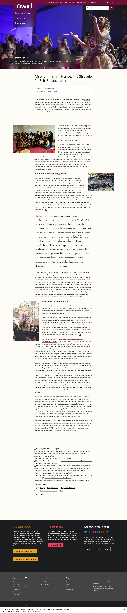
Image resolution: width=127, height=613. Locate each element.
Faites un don (54, 545)
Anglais (44, 91)
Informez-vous (20, 18)
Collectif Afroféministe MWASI (54, 107)
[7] (80, 334)
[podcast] (107, 532)
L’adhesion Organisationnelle (24, 559)
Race (61, 491)
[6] (46, 209)
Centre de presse (44, 586)
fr (110, 2)
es (113, 2)
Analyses (44, 484)
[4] (60, 164)
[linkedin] (98, 532)
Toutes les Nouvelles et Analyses (48, 581)
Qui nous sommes (18, 581)
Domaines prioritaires (22, 13)
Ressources (72, 2)
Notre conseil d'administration (21, 586)
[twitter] (85, 532)
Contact (100, 2)
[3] (78, 133)
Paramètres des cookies (97, 609)
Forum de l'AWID (81, 2)
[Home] (24, 6)
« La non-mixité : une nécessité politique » (58, 478)
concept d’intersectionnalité (45, 292)
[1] (86, 125)
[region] (63, 610)
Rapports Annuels (17, 589)
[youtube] (102, 532)
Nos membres (92, 2)
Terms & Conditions (38, 605)
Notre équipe (16, 584)
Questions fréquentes (18, 592)
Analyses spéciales (44, 584)
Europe (42, 488)
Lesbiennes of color (83, 480)
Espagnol (54, 91)
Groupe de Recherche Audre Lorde (77, 102)
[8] (52, 387)
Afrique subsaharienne (68, 488)
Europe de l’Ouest (52, 488)
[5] (35, 466)
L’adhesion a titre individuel (24, 551)
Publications (63, 2)
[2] (84, 128)
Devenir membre (70, 581)
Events (68, 586)
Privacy (46, 605)
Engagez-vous (20, 23)
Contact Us (16, 594)
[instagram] (94, 532)
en (107, 2)
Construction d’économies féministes (103, 586)
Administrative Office (53, 605)
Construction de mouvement (48, 491)
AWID (42, 494)
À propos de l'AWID (53, 2)
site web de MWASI (66, 473)
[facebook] (89, 532)
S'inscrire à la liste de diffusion (96, 549)
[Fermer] (124, 610)
